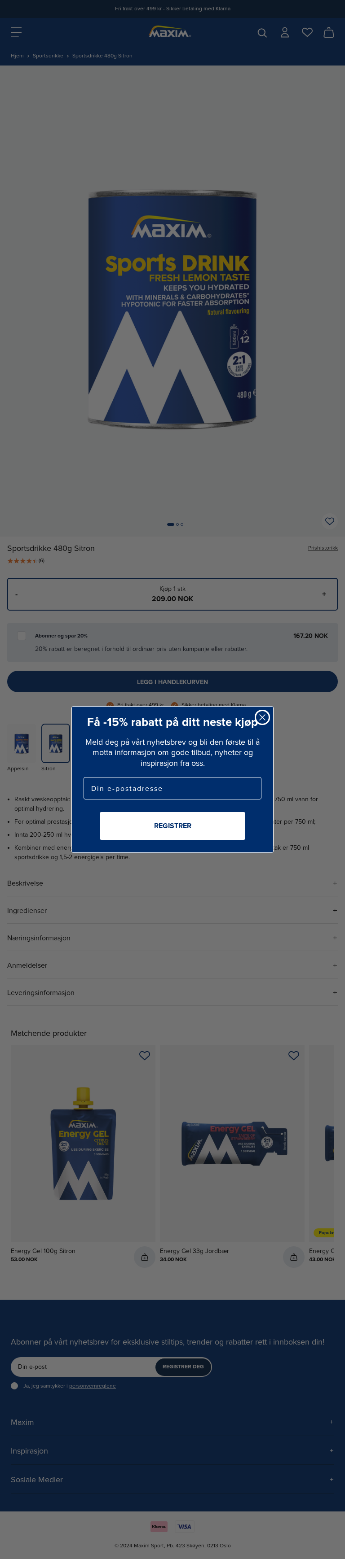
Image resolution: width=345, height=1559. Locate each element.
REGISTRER (172, 826)
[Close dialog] (262, 717)
